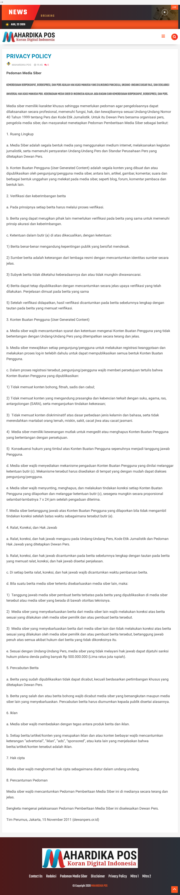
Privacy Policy (117, 876)
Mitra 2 (146, 876)
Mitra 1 (134, 876)
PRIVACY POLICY (28, 56)
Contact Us (36, 876)
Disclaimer (98, 876)
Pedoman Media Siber (73, 876)
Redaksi (51, 876)
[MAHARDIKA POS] (90, 867)
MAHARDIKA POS (99, 885)
